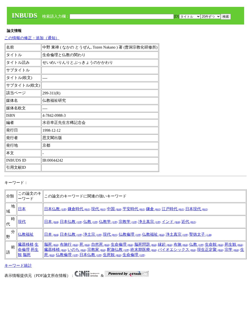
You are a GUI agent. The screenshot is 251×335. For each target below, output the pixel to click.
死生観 (234, 244)
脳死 (27, 255)
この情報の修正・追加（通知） (31, 38)
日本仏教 (55, 209)
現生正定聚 (210, 249)
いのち (77, 249)
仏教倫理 (130, 234)
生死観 (112, 255)
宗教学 (128, 221)
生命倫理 (122, 244)
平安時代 (134, 209)
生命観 (214, 244)
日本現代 (196, 209)
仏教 (90, 221)
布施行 (69, 244)
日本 (22, 209)
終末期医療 (143, 249)
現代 (98, 209)
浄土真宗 (149, 221)
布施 (181, 244)
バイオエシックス (177, 249)
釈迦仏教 (118, 249)
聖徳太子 (200, 234)
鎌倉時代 (79, 209)
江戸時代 (173, 209)
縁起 (165, 244)
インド (171, 221)
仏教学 (108, 221)
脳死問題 (145, 244)
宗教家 (96, 249)
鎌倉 (153, 209)
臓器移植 (26, 244)
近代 (188, 221)
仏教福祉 (26, 234)
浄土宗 (92, 234)
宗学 (232, 249)
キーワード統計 (18, 265)
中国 (114, 209)
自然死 (100, 244)
